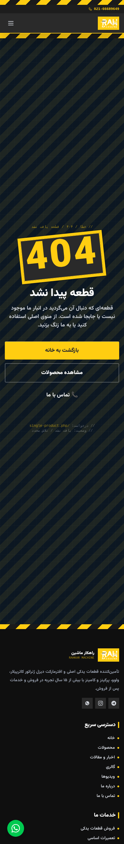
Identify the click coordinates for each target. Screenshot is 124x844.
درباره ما (108, 786)
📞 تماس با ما (62, 395)
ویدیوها (108, 777)
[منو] (11, 23)
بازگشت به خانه (62, 350)
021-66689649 (106, 9)
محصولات (106, 748)
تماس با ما (106, 796)
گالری (110, 767)
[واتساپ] (15, 828)
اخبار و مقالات (102, 757)
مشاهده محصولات (62, 373)
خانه (111, 738)
